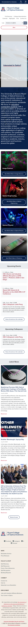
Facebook (8, 541)
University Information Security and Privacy (14, 621)
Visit (17, 18)
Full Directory (8, 16)
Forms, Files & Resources (8, 568)
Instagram (17, 541)
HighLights (12, 18)
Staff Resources (5, 566)
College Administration (20, 16)
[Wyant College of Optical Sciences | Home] (14, 9)
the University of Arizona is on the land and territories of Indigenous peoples (14, 604)
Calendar (5, 18)
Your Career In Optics (7, 595)
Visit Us (3, 583)
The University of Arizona (14, 625)
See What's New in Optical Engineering (14, 202)
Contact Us (23, 18)
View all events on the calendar (14, 319)
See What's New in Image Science (14, 174)
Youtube (15, 543)
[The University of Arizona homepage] (9, 2)
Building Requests (6, 572)
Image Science (7, 168)
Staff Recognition (5, 570)
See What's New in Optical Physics (14, 230)
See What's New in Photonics (14, 258)
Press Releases (5, 556)
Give (14, 27)
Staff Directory (5, 564)
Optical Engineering (9, 196)
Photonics (5, 253)
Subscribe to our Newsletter (8, 585)
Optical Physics (7, 225)
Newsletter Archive (6, 553)
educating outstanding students (10, 105)
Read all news (14, 517)
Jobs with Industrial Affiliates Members (11, 593)
